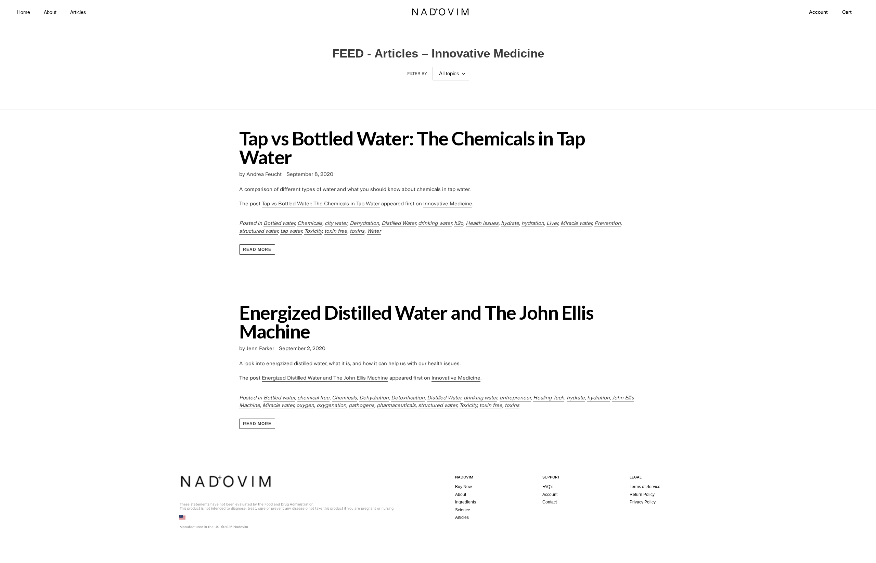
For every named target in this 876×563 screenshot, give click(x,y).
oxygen (305, 405)
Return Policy (642, 494)
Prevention (607, 223)
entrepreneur (515, 398)
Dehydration (364, 223)
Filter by (417, 73)
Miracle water (576, 223)
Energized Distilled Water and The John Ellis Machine (416, 321)
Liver (552, 223)
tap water (291, 231)
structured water (258, 231)
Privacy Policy (643, 502)
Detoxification (408, 398)
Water (374, 231)
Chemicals (309, 223)
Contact (549, 502)
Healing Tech (548, 398)
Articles (78, 12)
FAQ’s (547, 486)
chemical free (313, 398)
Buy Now (463, 486)
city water (336, 223)
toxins (357, 231)
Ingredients (465, 502)
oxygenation (331, 405)
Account (549, 494)
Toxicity (313, 231)
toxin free (335, 231)
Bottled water (279, 223)
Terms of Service (645, 486)
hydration (532, 223)
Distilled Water (399, 223)
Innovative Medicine (447, 204)
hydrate (510, 223)
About (50, 12)
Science (462, 510)
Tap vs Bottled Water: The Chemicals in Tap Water (412, 147)
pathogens (361, 405)
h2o (458, 223)
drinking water (435, 223)
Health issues (482, 223)
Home (23, 12)
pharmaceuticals (396, 405)
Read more (257, 249)
